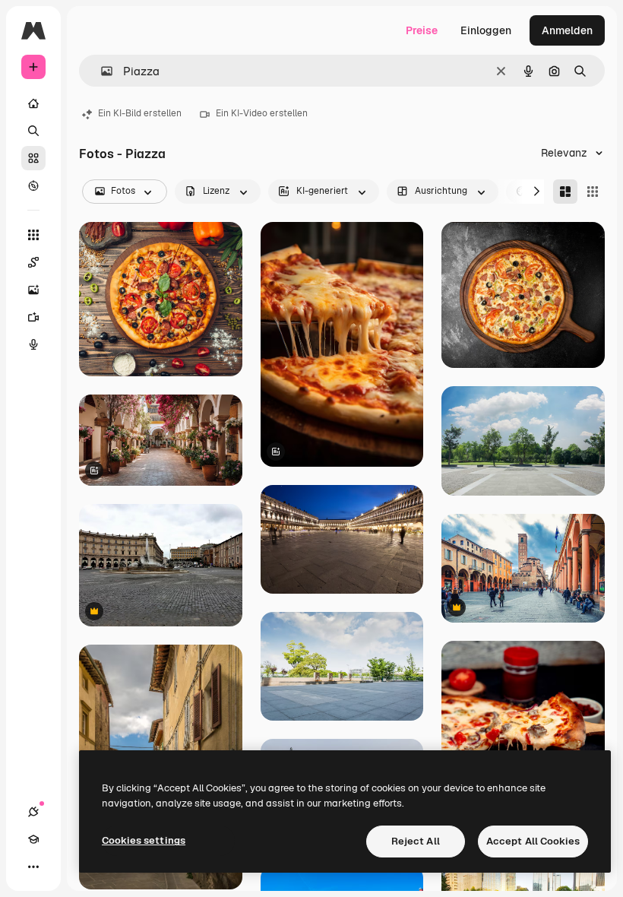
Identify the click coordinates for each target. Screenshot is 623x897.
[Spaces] (33, 262)
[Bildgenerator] (33, 289)
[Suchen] (33, 131)
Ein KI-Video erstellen (262, 113)
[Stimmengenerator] (33, 344)
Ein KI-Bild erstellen (140, 113)
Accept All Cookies (533, 841)
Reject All (415, 841)
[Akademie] (33, 839)
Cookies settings (143, 840)
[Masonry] (565, 191)
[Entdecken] (33, 185)
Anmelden (567, 30)
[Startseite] (33, 103)
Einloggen (485, 30)
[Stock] (33, 158)
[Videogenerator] (33, 317)
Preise (422, 30)
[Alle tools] (33, 235)
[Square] (592, 191)
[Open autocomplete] (101, 71)
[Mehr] (33, 866)
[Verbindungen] (33, 812)
